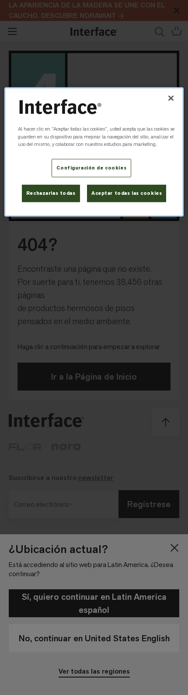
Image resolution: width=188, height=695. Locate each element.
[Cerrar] (171, 97)
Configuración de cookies (91, 168)
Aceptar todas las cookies (126, 193)
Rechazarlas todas (51, 193)
